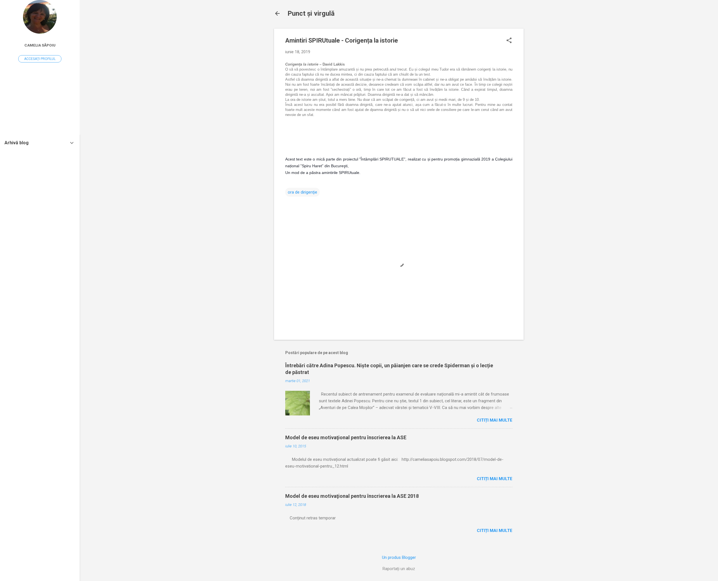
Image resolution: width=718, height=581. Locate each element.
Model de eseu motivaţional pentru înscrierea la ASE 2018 (352, 496)
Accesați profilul (40, 59)
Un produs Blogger (399, 557)
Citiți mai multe (494, 420)
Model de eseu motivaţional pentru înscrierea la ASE (345, 437)
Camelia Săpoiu (40, 45)
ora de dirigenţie (302, 192)
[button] (509, 41)
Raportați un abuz (399, 568)
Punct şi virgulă (311, 13)
